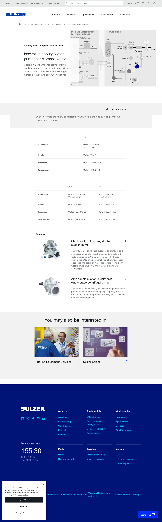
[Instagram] (38, 419)
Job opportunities (124, 459)
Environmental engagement (94, 423)
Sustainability (106, 14)
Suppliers (48, 3)
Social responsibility (96, 428)
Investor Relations (21, 3)
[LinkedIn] (22, 419)
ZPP (70, 187)
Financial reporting (96, 454)
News (61, 454)
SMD (85, 137)
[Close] (43, 484)
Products (55, 14)
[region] (24, 500)
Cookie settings (122, 494)
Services (71, 14)
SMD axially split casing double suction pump (91, 242)
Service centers (123, 430)
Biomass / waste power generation (77, 24)
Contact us (146, 514)
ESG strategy (93, 417)
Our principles (122, 463)
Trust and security (50, 494)
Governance (93, 433)
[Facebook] (33, 419)
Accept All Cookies (24, 500)
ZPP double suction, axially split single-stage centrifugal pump (91, 280)
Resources (125, 14)
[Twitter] (27, 419)
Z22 (99, 187)
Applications (88, 14)
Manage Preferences (24, 513)
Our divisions (64, 425)
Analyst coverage (95, 459)
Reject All (24, 506)
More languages (114, 109)
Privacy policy (80, 494)
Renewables (56, 24)
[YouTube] (43, 419)
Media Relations (37, 3)
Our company (64, 421)
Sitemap (135, 494)
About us (9, 3)
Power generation (42, 24)
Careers (57, 3)
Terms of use (66, 494)
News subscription (67, 459)
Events (61, 434)
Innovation (63, 430)
